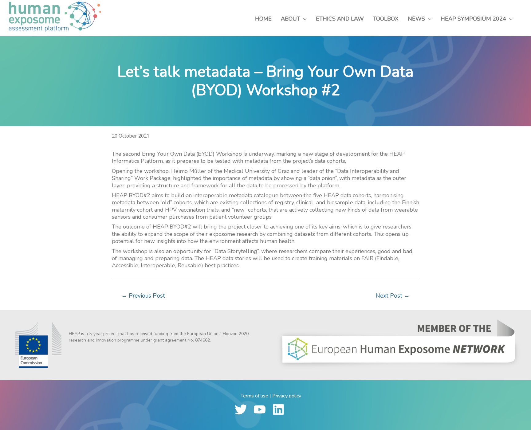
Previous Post (143, 296)
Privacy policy (286, 396)
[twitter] (243, 409)
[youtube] (262, 409)
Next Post (393, 296)
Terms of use (254, 396)
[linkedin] (281, 409)
